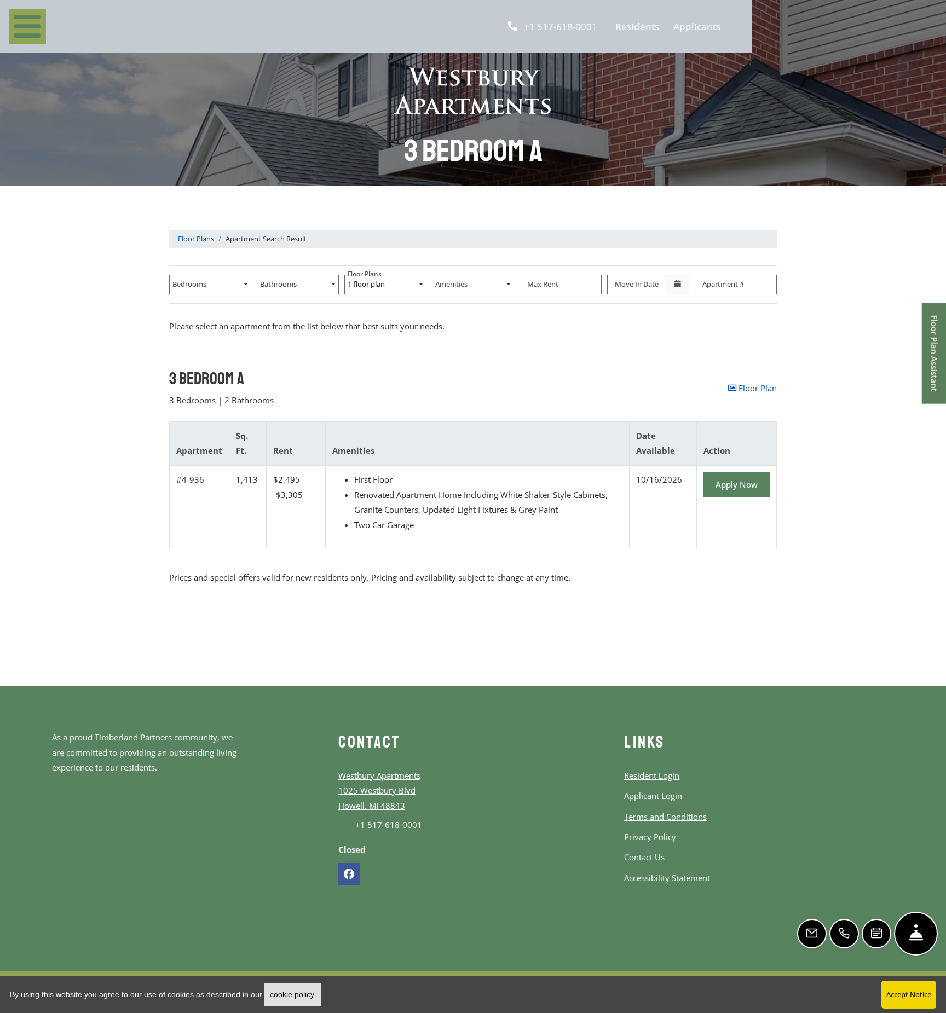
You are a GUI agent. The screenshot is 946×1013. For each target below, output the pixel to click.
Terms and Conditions (665, 816)
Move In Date (637, 284)
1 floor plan (368, 282)
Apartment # (723, 284)
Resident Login (651, 775)
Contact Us (644, 857)
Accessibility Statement (667, 877)
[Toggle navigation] (27, 26)
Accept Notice (908, 994)
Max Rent (542, 284)
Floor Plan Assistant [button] (935, 359)
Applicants (699, 26)
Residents (639, 26)
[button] (752, 388)
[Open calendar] (677, 284)
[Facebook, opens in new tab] (349, 874)
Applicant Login (653, 795)
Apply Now (743, 484)
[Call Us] (844, 933)
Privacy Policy (650, 836)
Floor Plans (196, 239)
